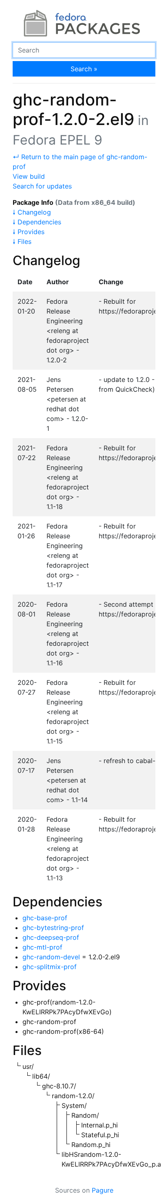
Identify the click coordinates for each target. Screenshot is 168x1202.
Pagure (102, 1190)
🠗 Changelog (32, 212)
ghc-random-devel (51, 957)
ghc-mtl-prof (42, 947)
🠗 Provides (28, 232)
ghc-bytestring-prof (53, 927)
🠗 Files (22, 241)
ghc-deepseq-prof (50, 937)
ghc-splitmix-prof (49, 967)
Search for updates (42, 186)
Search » (84, 69)
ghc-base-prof (44, 918)
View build (29, 176)
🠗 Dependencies (37, 222)
